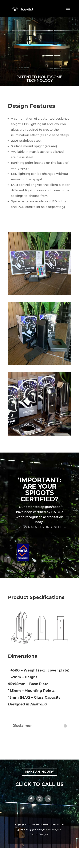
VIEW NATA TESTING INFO (40, 527)
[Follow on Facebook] (31, 798)
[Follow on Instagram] (39, 798)
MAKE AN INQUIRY (39, 772)
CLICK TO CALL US (39, 784)
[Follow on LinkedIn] (48, 798)
